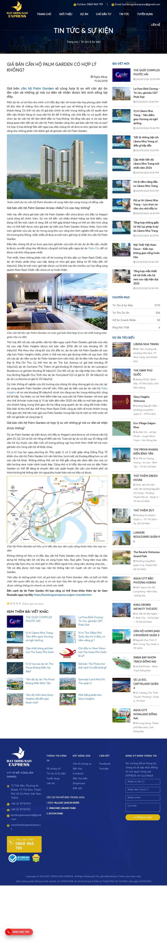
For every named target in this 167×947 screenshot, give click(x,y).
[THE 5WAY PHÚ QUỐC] (121, 376)
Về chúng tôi (53, 769)
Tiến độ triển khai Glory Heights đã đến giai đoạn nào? (39, 699)
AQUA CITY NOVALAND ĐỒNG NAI (145, 714)
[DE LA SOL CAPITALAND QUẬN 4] (121, 685)
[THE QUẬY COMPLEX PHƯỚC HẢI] (121, 75)
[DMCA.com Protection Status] (36, 858)
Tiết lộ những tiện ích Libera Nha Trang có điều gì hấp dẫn (146, 141)
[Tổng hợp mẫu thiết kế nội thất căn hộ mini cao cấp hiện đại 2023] (121, 276)
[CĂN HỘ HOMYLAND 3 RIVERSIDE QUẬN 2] (121, 636)
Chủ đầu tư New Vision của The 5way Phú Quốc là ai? (92, 652)
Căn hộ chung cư (82, 764)
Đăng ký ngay (144, 817)
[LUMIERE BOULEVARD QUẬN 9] (121, 538)
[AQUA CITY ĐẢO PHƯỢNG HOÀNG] (121, 584)
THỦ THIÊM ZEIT (143, 510)
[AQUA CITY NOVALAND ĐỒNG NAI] (121, 715)
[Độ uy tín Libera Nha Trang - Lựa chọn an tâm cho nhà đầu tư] (121, 205)
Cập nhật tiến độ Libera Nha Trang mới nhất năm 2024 (146, 163)
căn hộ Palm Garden (37, 88)
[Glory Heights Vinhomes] (121, 402)
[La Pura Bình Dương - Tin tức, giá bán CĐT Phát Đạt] (121, 93)
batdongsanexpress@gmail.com (141, 4)
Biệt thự (77, 769)
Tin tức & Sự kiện (91, 42)
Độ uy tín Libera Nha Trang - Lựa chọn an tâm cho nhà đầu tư (145, 204)
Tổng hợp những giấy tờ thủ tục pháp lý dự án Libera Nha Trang (146, 226)
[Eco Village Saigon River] (121, 428)
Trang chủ (44, 14)
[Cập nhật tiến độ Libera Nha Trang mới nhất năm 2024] (121, 164)
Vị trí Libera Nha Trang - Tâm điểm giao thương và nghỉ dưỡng (40, 637)
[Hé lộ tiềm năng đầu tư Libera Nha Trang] (121, 186)
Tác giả (100, 876)
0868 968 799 (95, 4)
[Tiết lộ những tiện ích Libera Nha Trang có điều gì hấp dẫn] (121, 142)
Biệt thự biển (80, 778)
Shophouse (79, 783)
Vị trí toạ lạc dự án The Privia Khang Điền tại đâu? (39, 668)
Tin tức (124, 14)
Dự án (84, 14)
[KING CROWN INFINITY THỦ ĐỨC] (121, 610)
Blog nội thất (136, 327)
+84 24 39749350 (21, 804)
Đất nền (77, 788)
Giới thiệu (65, 14)
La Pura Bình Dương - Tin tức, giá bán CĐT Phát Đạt (91, 621)
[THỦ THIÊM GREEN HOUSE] (121, 481)
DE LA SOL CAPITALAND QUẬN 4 (146, 684)
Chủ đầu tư (103, 14)
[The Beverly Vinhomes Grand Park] (121, 557)
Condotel (78, 773)
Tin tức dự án (136, 313)
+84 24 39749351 (20, 809)
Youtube (104, 769)
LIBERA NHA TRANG (146, 344)
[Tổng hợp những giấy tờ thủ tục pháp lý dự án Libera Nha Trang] (121, 227)
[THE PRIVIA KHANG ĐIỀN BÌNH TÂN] (121, 455)
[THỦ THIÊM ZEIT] (121, 516)
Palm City (94, 248)
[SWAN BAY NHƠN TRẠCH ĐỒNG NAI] (121, 663)
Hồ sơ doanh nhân (136, 320)
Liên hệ (155, 25)
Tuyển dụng (145, 14)
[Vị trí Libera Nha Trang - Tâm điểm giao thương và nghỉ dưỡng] (121, 116)
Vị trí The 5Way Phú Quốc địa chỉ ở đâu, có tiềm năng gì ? (91, 637)
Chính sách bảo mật (130, 876)
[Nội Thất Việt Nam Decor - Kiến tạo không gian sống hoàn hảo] (121, 249)
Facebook (104, 764)
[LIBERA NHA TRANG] (121, 349)
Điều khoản (111, 876)
